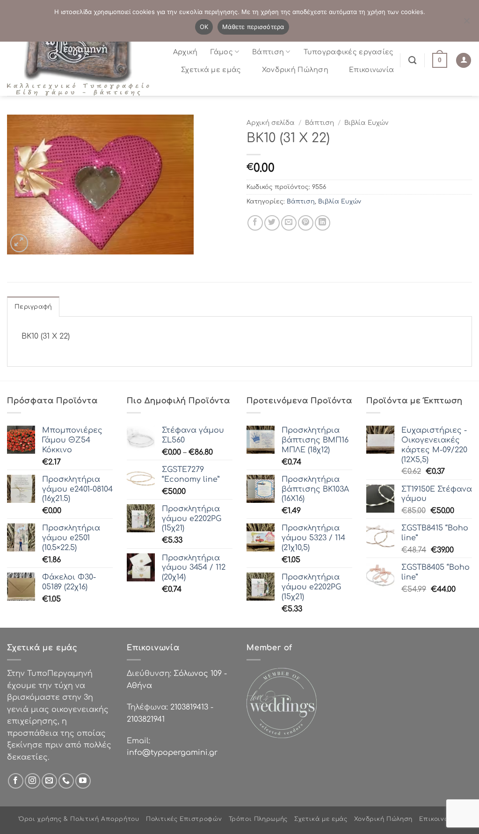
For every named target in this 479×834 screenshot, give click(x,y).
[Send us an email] (49, 781)
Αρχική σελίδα (271, 122)
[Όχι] (466, 23)
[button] (439, 60)
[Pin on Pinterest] (305, 223)
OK (204, 26)
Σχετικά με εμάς (211, 69)
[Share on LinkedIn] (322, 223)
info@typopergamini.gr (172, 752)
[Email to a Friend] (289, 223)
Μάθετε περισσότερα (253, 26)
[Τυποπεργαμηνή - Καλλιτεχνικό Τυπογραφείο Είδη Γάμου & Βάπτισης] (82, 60)
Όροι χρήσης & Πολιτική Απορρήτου (79, 819)
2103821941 (146, 719)
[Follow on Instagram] (32, 781)
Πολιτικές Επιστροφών (184, 819)
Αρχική (185, 52)
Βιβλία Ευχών (366, 122)
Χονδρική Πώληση (295, 69)
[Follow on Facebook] (15, 781)
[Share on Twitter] (272, 223)
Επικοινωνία (371, 69)
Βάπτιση (268, 52)
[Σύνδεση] (463, 60)
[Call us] (66, 781)
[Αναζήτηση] (412, 60)
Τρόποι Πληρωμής (258, 819)
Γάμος (221, 52)
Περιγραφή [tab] (33, 307)
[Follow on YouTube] (83, 781)
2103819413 (189, 707)
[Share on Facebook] (255, 223)
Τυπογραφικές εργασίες (349, 52)
